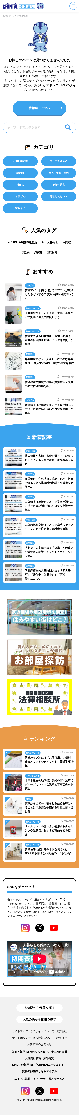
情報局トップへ (39, 108)
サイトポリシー (21, 1037)
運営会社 (61, 1031)
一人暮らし (51, 242)
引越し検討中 (20, 161)
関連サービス (57, 1078)
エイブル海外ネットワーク (30, 1078)
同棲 (68, 242)
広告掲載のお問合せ (39, 1044)
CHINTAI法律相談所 (23, 242)
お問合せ (61, 1037)
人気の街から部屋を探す (39, 1019)
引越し (20, 184)
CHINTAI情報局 (21, 16)
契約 (26, 252)
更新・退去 (59, 184)
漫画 (39, 252)
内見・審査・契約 (59, 173)
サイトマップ (20, 1031)
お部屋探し (7, 16)
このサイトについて (42, 1031)
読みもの (20, 208)
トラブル (20, 196)
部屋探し (20, 173)
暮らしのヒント (58, 196)
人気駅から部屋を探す (39, 1007)
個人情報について (43, 1037)
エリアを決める (58, 161)
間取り (53, 252)
